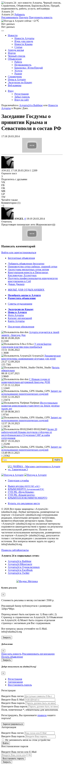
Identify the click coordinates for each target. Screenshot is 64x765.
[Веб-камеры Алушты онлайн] (35, 475)
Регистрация (21, 93)
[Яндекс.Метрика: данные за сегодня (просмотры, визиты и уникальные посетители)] (27, 581)
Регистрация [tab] (15, 679)
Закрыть (7, 637)
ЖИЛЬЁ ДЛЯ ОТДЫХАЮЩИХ (26, 289)
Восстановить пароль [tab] (20, 684)
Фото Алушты (16, 315)
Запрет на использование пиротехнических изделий (31, 392)
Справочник (15, 76)
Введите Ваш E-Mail (12, 699)
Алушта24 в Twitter (18, 573)
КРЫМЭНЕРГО (26, 489)
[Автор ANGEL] (7, 162)
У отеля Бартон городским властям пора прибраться (26, 345)
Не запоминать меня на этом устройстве (27, 740)
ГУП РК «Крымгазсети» (21, 495)
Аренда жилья (16, 50)
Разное (18, 73)
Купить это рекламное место (24, 503)
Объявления (14, 59)
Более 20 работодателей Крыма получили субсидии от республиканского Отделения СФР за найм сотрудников (29, 433)
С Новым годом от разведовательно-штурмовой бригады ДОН (25, 381)
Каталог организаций (20, 318)
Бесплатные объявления (21, 258)
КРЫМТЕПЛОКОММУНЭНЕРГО (27, 497)
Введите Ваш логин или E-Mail (18, 751)
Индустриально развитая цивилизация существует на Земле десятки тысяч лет (30, 405)
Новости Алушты (24, 38)
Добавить (19, 14)
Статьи (18, 47)
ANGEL (5, 170)
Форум (12, 53)
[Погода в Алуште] (12, 475)
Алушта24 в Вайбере (19, 561)
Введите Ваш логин (12, 696)
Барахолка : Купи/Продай (28, 67)
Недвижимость (22, 64)
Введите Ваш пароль (13, 703)
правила (42, 715)
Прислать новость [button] (11, 653)
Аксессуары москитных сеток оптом (28, 269)
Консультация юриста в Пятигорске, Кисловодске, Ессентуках (28, 274)
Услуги (18, 70)
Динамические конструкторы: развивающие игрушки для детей (31, 357)
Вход (10, 91)
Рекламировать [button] (9, 17)
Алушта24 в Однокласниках (24, 567)
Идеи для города (23, 41)
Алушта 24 (7, 14)
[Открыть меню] (2, 30)
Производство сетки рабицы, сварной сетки (32, 266)
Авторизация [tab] (15, 682)
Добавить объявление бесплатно (26, 263)
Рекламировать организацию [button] (38, 653)
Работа (18, 61)
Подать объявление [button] (12, 656)
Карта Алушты (16, 321)
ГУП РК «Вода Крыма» (21, 492)
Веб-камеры (14, 85)
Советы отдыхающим (20, 303)
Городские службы (18, 480)
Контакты (23, 550)
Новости (13, 35)
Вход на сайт (21, 99)
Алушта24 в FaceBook (20, 570)
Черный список (16, 56)
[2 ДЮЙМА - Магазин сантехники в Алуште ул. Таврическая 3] (35, 469)
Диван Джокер (16, 284)
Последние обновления (21, 326)
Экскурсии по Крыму (20, 82)
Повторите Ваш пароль (14, 706)
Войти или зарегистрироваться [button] (18, 252)
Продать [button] (23, 17)
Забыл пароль (22, 96)
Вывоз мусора (24, 486)
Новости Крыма (23, 44)
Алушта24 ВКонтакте (20, 564)
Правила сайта (9, 550)
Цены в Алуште (17, 79)
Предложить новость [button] (40, 17)
